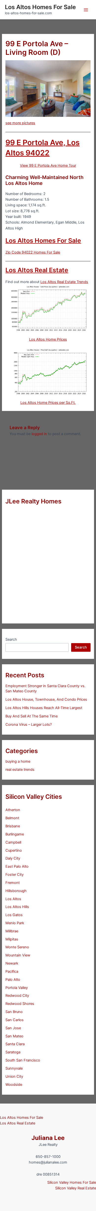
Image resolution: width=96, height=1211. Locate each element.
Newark (11, 963)
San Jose (13, 1028)
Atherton (12, 810)
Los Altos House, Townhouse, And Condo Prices (46, 699)
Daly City (12, 858)
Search (11, 639)
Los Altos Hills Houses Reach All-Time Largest (43, 708)
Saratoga (12, 1052)
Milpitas (11, 939)
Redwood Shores (19, 1003)
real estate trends (19, 769)
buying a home (17, 761)
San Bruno (14, 1012)
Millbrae (11, 931)
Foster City (14, 874)
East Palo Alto (17, 866)
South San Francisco (22, 1060)
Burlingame (14, 834)
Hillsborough (16, 891)
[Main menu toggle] (86, 10)
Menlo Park (14, 923)
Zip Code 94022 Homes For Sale (32, 252)
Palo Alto (12, 979)
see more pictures (20, 123)
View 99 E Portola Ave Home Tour (48, 165)
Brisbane (12, 826)
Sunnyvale (14, 1068)
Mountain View (17, 955)
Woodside (13, 1084)
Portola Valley (16, 987)
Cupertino (13, 850)
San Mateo (14, 1036)
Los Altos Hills (17, 907)
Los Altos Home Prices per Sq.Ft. (48, 402)
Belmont (12, 818)
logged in (39, 434)
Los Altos (13, 899)
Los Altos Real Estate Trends (64, 282)
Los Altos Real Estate (36, 270)
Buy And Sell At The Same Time (31, 716)
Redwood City (17, 995)
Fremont (12, 882)
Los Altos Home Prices (48, 339)
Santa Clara (15, 1044)
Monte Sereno (17, 947)
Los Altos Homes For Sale (40, 7)
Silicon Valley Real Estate (75, 1188)
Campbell (13, 842)
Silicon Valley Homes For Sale (71, 1182)
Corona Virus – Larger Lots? (28, 724)
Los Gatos (14, 915)
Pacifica (11, 971)
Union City (14, 1076)
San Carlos (14, 1020)
